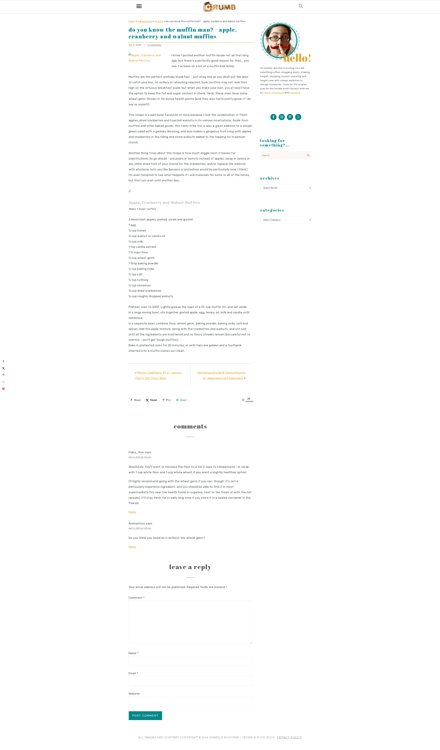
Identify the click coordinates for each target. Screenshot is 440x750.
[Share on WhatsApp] (3, 381)
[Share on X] (3, 368)
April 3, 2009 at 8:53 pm (140, 528)
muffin (159, 21)
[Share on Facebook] (3, 361)
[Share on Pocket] (3, 388)
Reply (132, 512)
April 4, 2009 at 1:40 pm (140, 457)
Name (134, 653)
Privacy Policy (289, 737)
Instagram (278, 92)
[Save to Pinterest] (3, 375)
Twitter (267, 92)
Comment (137, 597)
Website (134, 693)
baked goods (145, 21)
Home (132, 21)
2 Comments (154, 45)
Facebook (294, 92)
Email (133, 673)
